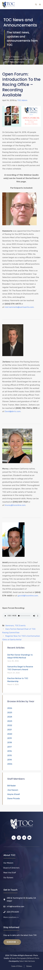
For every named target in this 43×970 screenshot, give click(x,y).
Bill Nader (11, 785)
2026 (9, 708)
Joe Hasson (12, 790)
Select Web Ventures (27, 961)
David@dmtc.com (13, 411)
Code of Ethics (16, 966)
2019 (9, 738)
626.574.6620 (13, 912)
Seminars (9, 625)
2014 (9, 760)
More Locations (10, 917)
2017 (9, 747)
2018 (9, 742)
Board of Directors (11, 868)
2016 (9, 751)
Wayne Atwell (13, 794)
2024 (9, 717)
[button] (36, 4)
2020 (9, 734)
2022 (9, 725)
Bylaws (29, 966)
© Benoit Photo (33, 958)
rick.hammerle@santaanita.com (19, 307)
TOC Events (20, 625)
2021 (9, 729)
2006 (9, 764)
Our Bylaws (8, 877)
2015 (9, 755)
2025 (9, 712)
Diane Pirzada (13, 798)
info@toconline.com (15, 906)
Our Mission (8, 863)
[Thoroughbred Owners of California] (8, 4)
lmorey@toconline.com (15, 505)
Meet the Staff (9, 873)
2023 (9, 721)
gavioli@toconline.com (28, 595)
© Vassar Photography (18, 958)
